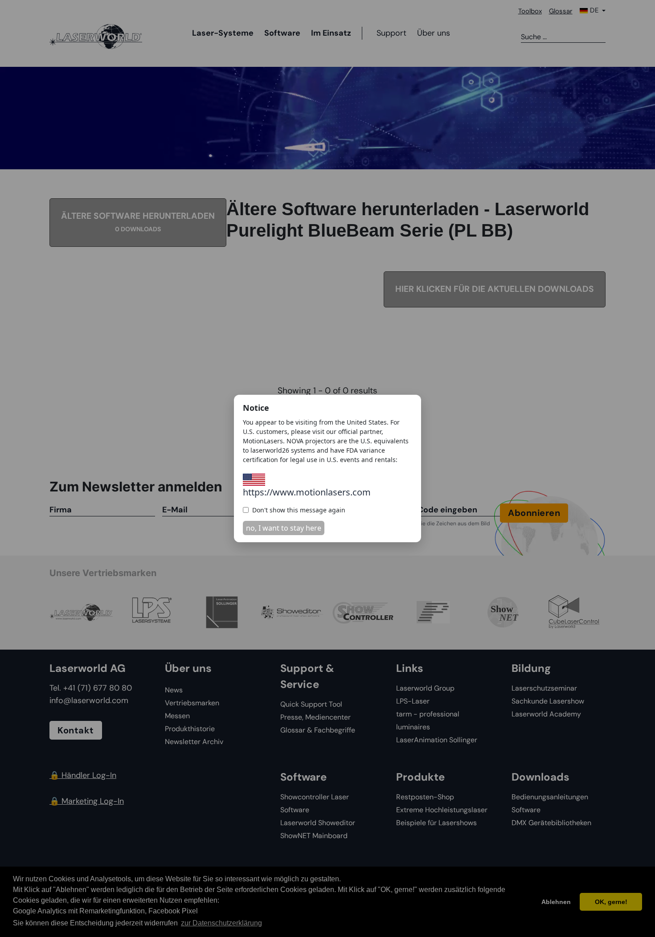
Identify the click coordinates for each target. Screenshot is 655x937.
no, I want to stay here (283, 528)
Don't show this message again (298, 510)
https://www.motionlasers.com (307, 492)
